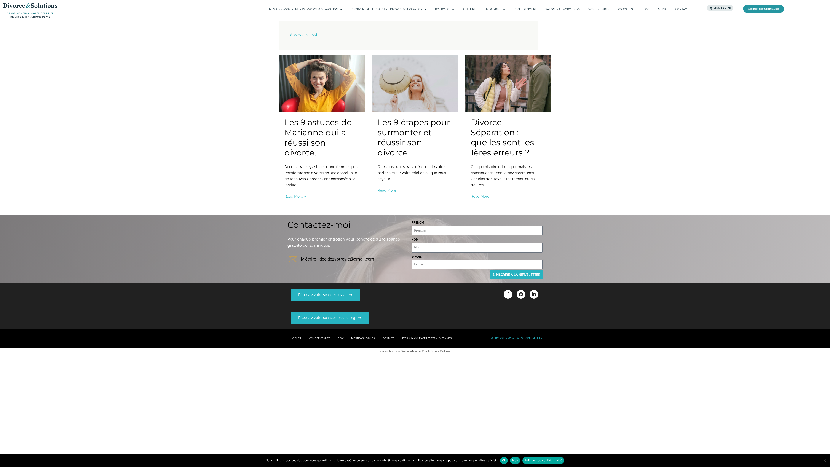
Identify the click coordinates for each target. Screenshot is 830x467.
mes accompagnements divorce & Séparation (303, 9)
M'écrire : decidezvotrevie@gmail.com (337, 259)
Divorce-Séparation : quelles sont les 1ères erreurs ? (502, 137)
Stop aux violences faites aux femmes (427, 338)
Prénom (418, 222)
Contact (682, 9)
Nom (415, 239)
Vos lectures (598, 9)
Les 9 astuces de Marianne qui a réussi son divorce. (318, 137)
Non (515, 460)
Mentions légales (363, 338)
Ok (504, 460)
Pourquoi (442, 9)
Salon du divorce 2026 (562, 9)
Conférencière (525, 9)
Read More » (295, 195)
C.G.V (340, 338)
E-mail (417, 256)
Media (662, 9)
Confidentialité (319, 338)
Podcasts (625, 9)
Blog (645, 9)
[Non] (824, 460)
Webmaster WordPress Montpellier (517, 338)
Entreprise (492, 9)
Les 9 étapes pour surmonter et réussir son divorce (414, 137)
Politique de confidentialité (543, 460)
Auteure (469, 9)
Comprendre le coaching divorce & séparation (387, 9)
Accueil (296, 338)
